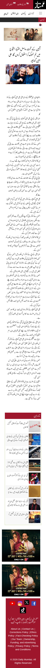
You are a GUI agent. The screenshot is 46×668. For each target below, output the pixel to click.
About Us (16, 629)
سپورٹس (11, 619)
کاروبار (24, 622)
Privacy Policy (23, 646)
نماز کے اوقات (21, 4)
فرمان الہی (9, 4)
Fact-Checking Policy (27, 635)
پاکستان (27, 619)
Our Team (17, 639)
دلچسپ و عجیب (16, 622)
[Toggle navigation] (40, 13)
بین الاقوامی (20, 619)
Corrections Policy (19, 632)
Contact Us (28, 629)
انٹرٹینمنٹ (31, 622)
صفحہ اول (35, 619)
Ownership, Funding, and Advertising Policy (22, 642)
